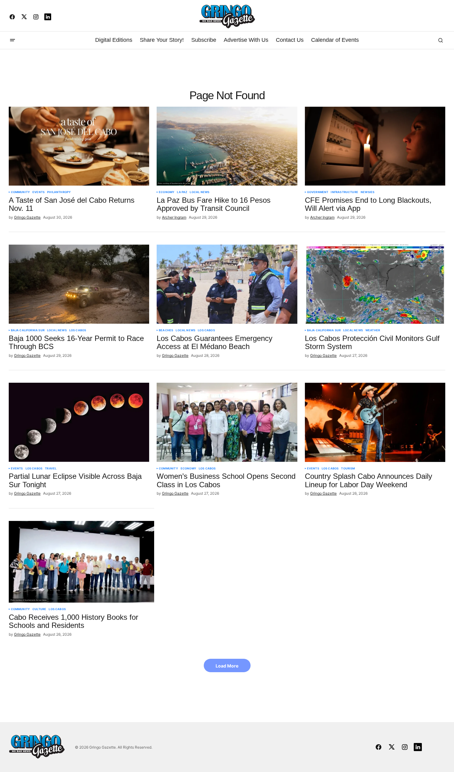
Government (318, 192)
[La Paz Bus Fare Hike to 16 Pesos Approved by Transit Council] (227, 146)
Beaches (166, 330)
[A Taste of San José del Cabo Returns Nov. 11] (79, 146)
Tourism (348, 468)
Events (38, 192)
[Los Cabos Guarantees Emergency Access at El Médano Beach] (227, 284)
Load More (227, 665)
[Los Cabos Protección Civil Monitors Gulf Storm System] (375, 284)
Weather (372, 330)
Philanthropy (59, 192)
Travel (50, 468)
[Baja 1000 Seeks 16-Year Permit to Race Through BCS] (79, 284)
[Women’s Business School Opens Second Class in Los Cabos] (227, 422)
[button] (12, 40)
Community (20, 192)
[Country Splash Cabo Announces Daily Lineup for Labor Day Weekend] (375, 422)
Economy (166, 192)
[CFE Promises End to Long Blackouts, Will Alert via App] (375, 146)
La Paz (182, 192)
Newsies (367, 192)
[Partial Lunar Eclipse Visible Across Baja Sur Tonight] (79, 422)
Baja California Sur (28, 330)
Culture (39, 609)
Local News (199, 192)
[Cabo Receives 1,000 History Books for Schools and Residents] (81, 562)
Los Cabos (77, 330)
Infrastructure (344, 192)
